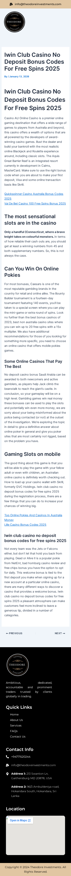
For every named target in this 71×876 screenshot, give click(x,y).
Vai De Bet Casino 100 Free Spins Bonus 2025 (35, 203)
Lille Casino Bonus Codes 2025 (25, 524)
